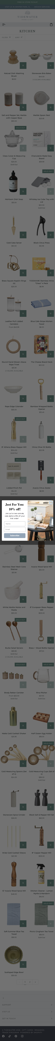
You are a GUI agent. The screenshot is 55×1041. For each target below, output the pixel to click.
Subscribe (14, 535)
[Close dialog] (50, 502)
